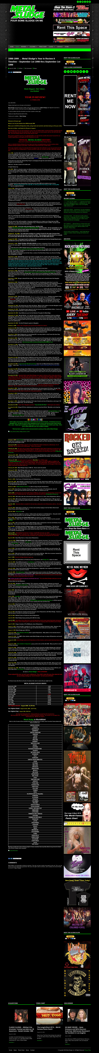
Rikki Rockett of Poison (23, 486)
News (17, 47)
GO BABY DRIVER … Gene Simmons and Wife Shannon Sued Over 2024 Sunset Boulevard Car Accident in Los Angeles (77, 1030)
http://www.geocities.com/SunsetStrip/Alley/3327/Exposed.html (40, 272)
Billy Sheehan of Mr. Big (23, 632)
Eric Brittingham (20, 572)
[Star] (90, 2)
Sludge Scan (46, 559)
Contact (60, 47)
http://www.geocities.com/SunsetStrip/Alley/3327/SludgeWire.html (27, 249)
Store (67, 47)
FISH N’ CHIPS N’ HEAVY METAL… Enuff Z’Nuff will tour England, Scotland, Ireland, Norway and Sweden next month (76, 233)
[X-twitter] (80, 2)
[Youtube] (83, 2)
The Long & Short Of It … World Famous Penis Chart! (48, 1028)
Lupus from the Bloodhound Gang (27, 363)
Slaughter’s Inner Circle (22, 584)
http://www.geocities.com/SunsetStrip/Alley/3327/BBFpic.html (37, 342)
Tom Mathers (31, 562)
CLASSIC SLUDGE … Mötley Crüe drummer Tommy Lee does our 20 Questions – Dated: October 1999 (21, 1029)
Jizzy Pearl (19, 511)
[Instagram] (85, 2)
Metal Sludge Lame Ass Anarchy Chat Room (41, 600)
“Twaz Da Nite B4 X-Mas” (41, 404)
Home (11, 47)
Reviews (23, 47)
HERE (11, 520)
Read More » (11, 1042)
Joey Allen (17, 596)
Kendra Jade (15, 543)
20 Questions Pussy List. (52, 494)
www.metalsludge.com (53, 411)
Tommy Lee (28, 542)
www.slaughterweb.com (15, 461)
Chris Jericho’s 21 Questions (24, 643)
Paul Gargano (20, 669)
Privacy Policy (88, 1050)
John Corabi (20, 439)
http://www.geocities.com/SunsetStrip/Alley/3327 (26, 227)
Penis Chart (43, 47)
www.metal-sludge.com (18, 414)
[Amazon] (87, 71)
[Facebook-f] (78, 2)
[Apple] (87, 2)
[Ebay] (83, 71)
